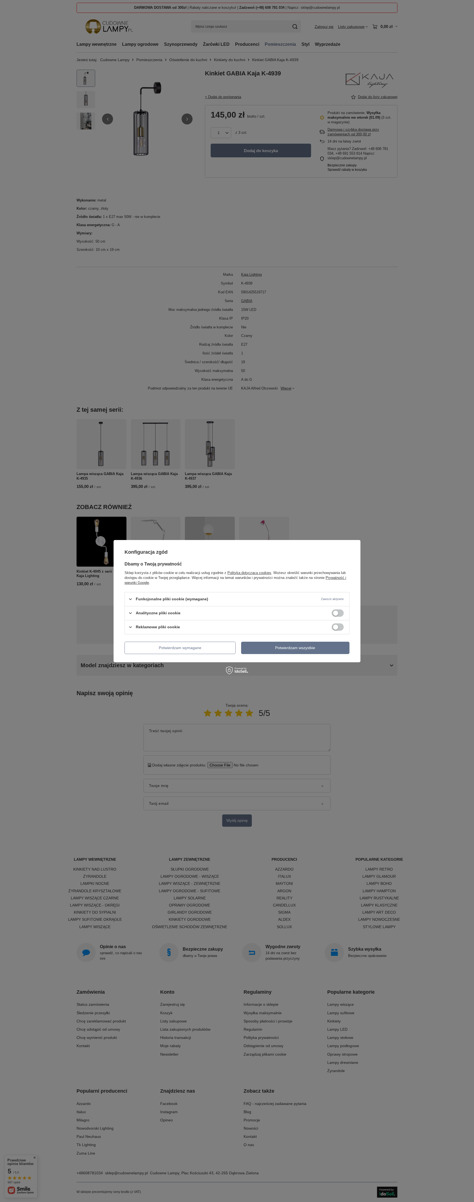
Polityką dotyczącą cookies (249, 572)
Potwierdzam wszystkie (295, 648)
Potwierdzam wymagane (180, 648)
